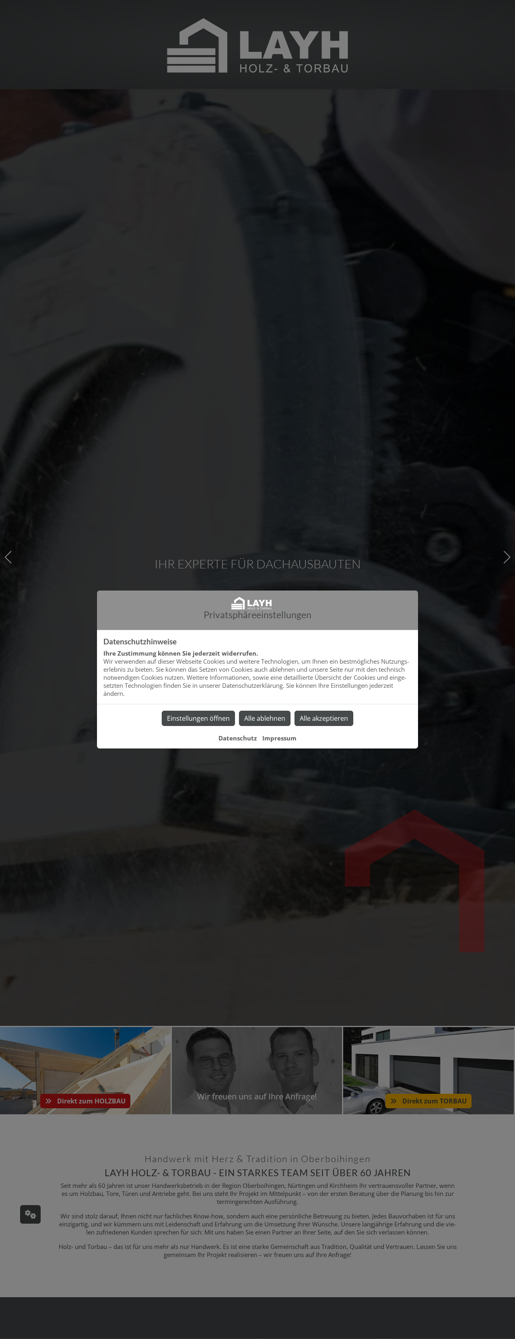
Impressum (279, 738)
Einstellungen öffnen (198, 718)
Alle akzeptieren (324, 718)
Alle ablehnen (264, 718)
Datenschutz (237, 738)
